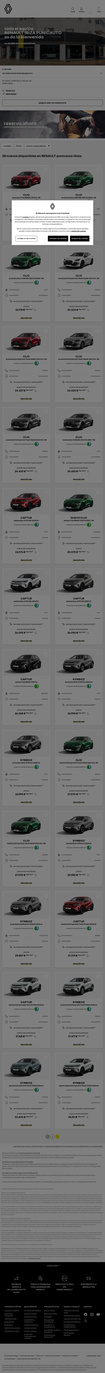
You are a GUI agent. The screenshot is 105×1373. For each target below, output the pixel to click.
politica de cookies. (79, 231)
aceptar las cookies (80, 238)
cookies (26, 217)
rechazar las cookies (58, 238)
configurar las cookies (26, 238)
